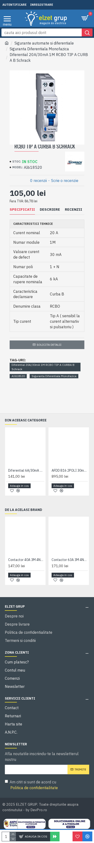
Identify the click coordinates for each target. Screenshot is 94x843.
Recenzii (73, 209)
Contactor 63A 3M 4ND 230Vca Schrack (70, 560)
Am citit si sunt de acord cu (34, 785)
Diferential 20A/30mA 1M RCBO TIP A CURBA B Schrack (43, 367)
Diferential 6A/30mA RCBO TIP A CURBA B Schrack (26, 470)
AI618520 (18, 376)
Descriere (50, 209)
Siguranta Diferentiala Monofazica (39, 48)
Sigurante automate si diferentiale (44, 43)
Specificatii (22, 209)
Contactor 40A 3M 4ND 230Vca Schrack (26, 560)
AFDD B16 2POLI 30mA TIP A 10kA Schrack (70, 470)
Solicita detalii (49, 344)
